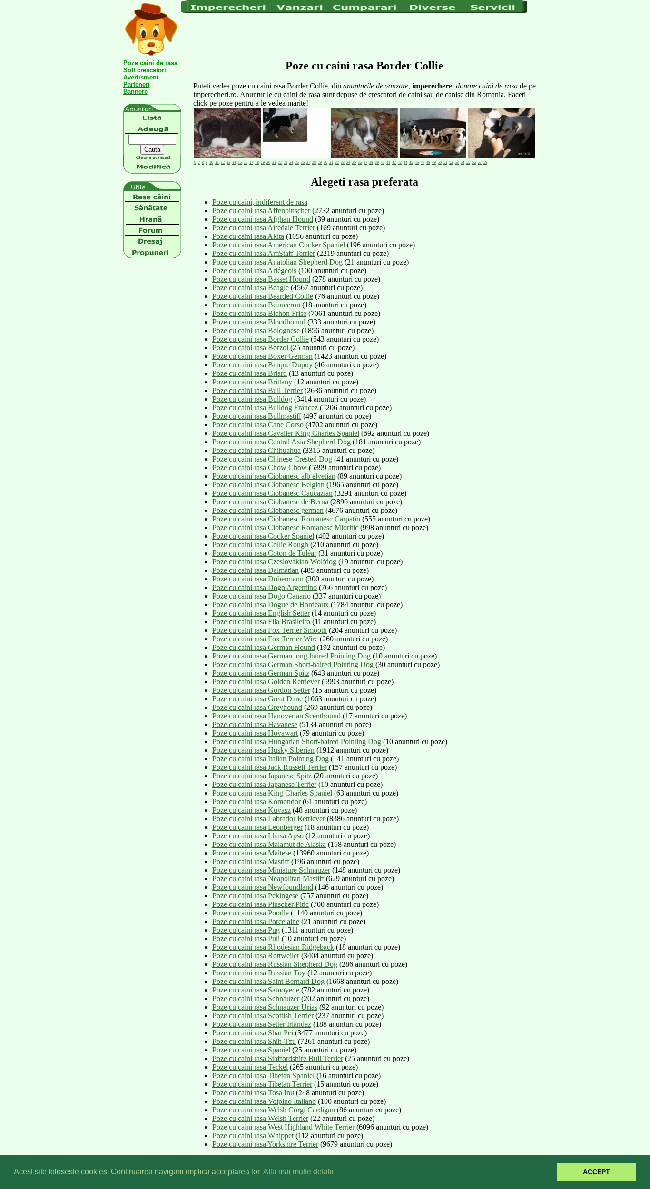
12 (223, 162)
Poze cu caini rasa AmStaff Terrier (263, 253)
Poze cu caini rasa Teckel (250, 1067)
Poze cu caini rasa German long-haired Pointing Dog (291, 656)
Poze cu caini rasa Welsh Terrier (260, 1118)
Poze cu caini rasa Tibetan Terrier (262, 1084)
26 (303, 162)
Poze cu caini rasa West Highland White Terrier (283, 1127)
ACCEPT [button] (596, 1172)
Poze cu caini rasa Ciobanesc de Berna (270, 502)
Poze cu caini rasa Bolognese (256, 330)
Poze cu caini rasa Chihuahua (256, 450)
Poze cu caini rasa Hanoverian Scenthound (276, 716)
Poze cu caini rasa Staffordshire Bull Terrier (277, 1058)
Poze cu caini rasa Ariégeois (254, 270)
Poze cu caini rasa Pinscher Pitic (260, 904)
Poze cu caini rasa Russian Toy (258, 973)
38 (371, 162)
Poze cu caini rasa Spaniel (251, 1050)
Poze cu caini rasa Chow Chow (259, 467)
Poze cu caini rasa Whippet (253, 1135)
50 (440, 162)
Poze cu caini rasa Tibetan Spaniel (263, 1075)
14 (234, 162)
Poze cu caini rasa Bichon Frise (259, 313)
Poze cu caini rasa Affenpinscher (261, 210)
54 (462, 162)
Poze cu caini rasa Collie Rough (260, 544)
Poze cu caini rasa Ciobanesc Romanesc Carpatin (286, 519)
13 (228, 162)
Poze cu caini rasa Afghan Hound (262, 219)
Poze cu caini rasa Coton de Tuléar (264, 553)
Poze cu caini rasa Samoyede (255, 990)
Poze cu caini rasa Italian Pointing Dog (270, 759)
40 (382, 162)
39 (377, 162)
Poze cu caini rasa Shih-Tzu (254, 1041)
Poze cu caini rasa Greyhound (257, 707)
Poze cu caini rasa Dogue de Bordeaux (270, 604)
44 (405, 162)
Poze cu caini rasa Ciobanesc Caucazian (272, 493)
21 (274, 162)
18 (257, 162)
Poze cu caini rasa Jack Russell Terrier (269, 767)
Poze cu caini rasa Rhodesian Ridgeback (273, 947)
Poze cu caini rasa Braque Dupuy (262, 365)
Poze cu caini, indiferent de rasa (259, 202)
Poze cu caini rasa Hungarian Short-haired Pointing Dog (296, 741)
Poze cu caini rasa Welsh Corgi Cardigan (273, 1110)
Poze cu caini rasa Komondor (256, 801)
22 (280, 162)
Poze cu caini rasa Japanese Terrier (264, 784)
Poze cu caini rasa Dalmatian (255, 570)
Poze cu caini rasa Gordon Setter (261, 690)
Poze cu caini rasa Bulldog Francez (265, 407)
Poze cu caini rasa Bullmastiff (256, 416)
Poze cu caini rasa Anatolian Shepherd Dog (277, 262)
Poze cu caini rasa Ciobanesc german (268, 510)
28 (314, 162)
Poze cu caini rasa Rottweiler (255, 956)
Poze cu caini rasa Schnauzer (255, 998)
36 (360, 162)
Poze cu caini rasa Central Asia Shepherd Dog (281, 442)
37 (365, 162)
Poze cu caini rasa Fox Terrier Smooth (269, 630)
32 (337, 162)
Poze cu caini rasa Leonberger (257, 827)
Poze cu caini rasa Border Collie (260, 339)
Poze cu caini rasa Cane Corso (258, 425)
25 (297, 162)
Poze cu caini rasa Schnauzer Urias (264, 1007)
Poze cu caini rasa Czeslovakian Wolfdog (274, 562)
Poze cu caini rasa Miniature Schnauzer (271, 870)
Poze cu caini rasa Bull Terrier (257, 390)
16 (245, 162)
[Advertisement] (354, 35)
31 (331, 162)
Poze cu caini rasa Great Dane (257, 699)
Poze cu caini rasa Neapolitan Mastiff (268, 879)
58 (485, 162)
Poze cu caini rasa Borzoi (250, 348)
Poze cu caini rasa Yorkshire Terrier (265, 1144)
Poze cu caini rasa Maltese (251, 853)
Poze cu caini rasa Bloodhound (258, 322)
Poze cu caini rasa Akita (248, 236)
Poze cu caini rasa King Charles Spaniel (272, 793)
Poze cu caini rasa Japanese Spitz (262, 776)
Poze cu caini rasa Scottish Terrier (263, 1016)
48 (428, 162)
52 (451, 162)
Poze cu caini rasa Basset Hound (261, 279)
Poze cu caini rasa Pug (246, 930)
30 (325, 162)
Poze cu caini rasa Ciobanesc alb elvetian (273, 476)
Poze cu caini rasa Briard (249, 373)
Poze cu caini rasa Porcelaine (255, 921)
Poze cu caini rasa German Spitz (260, 673)
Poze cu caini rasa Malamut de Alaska (269, 844)
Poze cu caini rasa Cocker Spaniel (263, 536)
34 (348, 162)
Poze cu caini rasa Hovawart (255, 733)
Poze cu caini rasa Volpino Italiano (264, 1101)
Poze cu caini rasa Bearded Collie (262, 296)
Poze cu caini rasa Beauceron (256, 305)
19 (263, 162)
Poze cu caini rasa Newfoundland (262, 887)
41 (388, 162)
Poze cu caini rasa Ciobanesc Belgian (268, 485)
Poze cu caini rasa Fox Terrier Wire (265, 639)
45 (411, 162)
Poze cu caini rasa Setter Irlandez (261, 1024)
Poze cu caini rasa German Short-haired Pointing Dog (293, 664)
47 (422, 162)
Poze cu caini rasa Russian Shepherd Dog (274, 964)
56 (474, 162)
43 (400, 162)
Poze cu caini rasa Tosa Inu (253, 1093)
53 (457, 162)
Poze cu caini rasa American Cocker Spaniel (278, 245)
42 (394, 162)
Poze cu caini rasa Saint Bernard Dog (268, 981)
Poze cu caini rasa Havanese (254, 724)
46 (417, 162)
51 (445, 162)
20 (268, 162)
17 (251, 162)
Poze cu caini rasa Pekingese (255, 896)
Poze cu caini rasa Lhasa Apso (258, 836)
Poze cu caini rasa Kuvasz (251, 810)
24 (291, 162)
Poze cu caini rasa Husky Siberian (263, 750)
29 (320, 162)
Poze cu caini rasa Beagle (250, 288)
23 (285, 162)
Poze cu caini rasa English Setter (261, 613)
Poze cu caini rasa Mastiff (250, 861)
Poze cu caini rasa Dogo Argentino (264, 587)
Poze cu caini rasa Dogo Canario (261, 596)
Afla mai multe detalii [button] (298, 1172)
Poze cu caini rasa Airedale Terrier (263, 228)
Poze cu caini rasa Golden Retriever (266, 682)
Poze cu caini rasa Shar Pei (252, 1033)
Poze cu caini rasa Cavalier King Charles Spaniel (285, 433)
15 (240, 162)
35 (354, 162)
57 (480, 162)
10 (211, 162)
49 (434, 162)
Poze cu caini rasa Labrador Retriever (268, 819)
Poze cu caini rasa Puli (246, 938)
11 (217, 162)
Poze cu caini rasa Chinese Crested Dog (272, 459)
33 (343, 162)
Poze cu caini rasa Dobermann (258, 579)
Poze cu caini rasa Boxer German (262, 356)
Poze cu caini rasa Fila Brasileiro (261, 622)
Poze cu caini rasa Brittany (252, 382)
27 (308, 162)
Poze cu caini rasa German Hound (263, 647)
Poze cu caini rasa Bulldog (252, 399)
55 (468, 162)
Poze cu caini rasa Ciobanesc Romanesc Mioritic (285, 527)
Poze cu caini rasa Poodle (250, 913)
